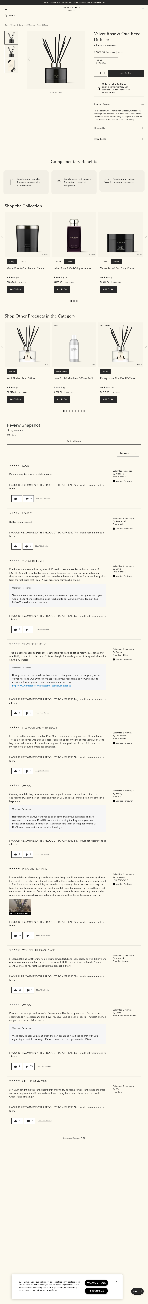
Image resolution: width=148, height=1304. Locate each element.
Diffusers (31, 25)
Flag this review (43, 498)
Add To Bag (126, 73)
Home (7, 25)
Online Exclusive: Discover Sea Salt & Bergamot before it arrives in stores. (74, 2)
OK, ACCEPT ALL (96, 1283)
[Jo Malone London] (71, 9)
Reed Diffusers (43, 25)
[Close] (116, 1281)
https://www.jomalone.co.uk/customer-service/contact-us (41, 685)
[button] (20, 907)
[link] (26, 182)
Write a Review (74, 441)
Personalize (96, 1291)
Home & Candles (18, 25)
